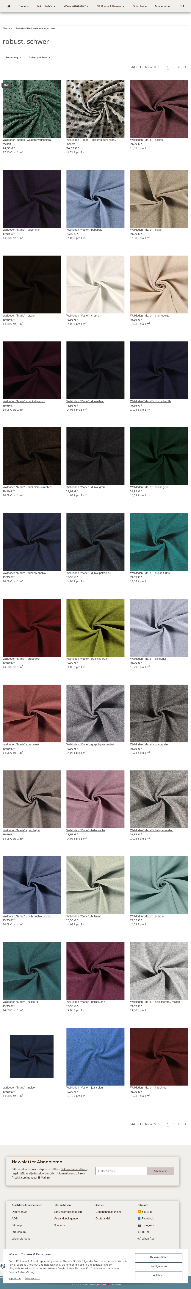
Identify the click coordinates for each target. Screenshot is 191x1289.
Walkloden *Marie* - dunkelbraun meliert (27, 487)
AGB (15, 1218)
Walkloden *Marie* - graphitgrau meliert (90, 744)
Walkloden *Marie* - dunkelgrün (149, 487)
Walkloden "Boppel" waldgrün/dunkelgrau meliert (27, 142)
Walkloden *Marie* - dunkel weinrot (24, 401)
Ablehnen (158, 1275)
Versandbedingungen (66, 1218)
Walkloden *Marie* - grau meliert (149, 744)
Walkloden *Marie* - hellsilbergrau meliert (155, 1001)
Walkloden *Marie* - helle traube (85, 830)
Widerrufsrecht (21, 1238)
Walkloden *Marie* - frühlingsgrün (86, 658)
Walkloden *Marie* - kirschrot (148, 1087)
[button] (181, 6)
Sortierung (12, 57)
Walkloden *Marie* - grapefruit (21, 744)
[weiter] (185, 67)
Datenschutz (32, 1278)
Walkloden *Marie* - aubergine (21, 229)
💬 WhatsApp (145, 1238)
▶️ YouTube (144, 1211)
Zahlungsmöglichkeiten (68, 1211)
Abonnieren (160, 1171)
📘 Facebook (145, 1218)
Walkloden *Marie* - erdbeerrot (21, 658)
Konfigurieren (159, 1266)
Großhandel (103, 1218)
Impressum (15, 1278)
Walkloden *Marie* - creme (82, 315)
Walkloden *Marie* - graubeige (21, 830)
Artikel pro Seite (38, 57)
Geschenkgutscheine (108, 1211)
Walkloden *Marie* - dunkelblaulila (150, 401)
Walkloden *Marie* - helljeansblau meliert (27, 916)
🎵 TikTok (143, 1231)
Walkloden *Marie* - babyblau (84, 229)
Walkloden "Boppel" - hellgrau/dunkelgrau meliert (91, 142)
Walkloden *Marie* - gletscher (148, 658)
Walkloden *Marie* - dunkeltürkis (150, 572)
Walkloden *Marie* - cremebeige (149, 315)
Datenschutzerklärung (74, 1169)
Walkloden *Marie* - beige (146, 229)
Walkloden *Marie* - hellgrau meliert (151, 830)
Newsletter (60, 1225)
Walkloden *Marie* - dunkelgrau (85, 487)
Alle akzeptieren (158, 1257)
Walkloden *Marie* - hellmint (83, 916)
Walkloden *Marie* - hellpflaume (85, 1001)
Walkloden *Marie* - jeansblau (84, 1087)
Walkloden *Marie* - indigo (19, 1087)
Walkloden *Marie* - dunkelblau (85, 401)
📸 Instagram (145, 1225)
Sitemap (17, 1225)
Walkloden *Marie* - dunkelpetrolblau (88, 572)
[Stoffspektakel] (8, 6)
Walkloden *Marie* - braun (19, 315)
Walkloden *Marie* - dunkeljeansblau (25, 572)
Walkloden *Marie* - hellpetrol (20, 1001)
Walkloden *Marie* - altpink (146, 139)
